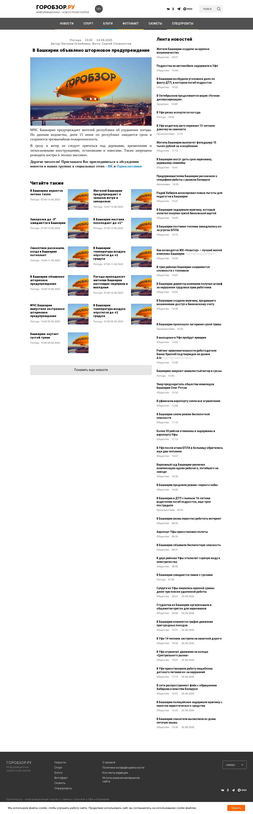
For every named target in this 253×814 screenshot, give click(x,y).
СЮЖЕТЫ (155, 23)
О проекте (108, 762)
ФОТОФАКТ (131, 23)
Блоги (58, 772)
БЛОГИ (108, 23)
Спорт (58, 767)
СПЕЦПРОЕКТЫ (182, 23)
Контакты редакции (115, 772)
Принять (236, 807)
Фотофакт (61, 777)
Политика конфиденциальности (123, 767)
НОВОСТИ (67, 23)
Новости (60, 762)
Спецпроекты (63, 788)
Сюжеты (59, 783)
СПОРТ (88, 23)
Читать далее (59, 199)
